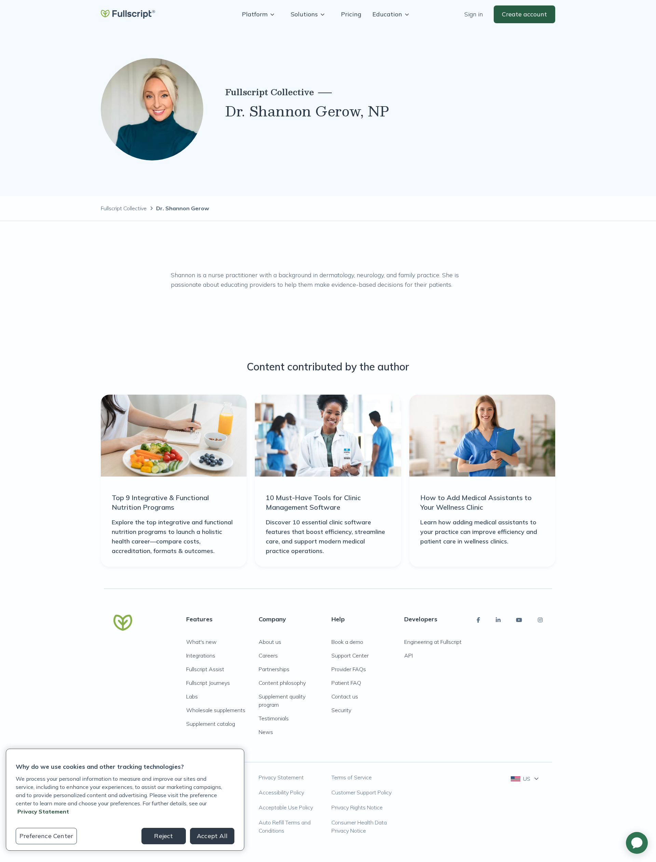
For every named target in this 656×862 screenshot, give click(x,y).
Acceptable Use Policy (286, 807)
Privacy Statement (281, 777)
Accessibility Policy (281, 792)
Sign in (473, 14)
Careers (268, 655)
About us (270, 641)
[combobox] (525, 779)
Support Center (350, 655)
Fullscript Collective (124, 208)
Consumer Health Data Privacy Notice (359, 826)
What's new (201, 641)
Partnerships (274, 669)
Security (341, 710)
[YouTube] (519, 620)
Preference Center (46, 836)
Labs (192, 696)
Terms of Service (351, 777)
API (408, 655)
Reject (163, 836)
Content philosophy (282, 682)
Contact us (344, 696)
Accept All (212, 836)
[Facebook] (478, 620)
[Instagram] (540, 620)
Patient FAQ (346, 682)
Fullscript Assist (205, 669)
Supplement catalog (210, 723)
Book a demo (347, 641)
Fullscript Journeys (208, 682)
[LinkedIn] (498, 620)
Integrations (200, 655)
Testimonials (274, 718)
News (266, 732)
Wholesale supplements (215, 710)
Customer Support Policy (361, 792)
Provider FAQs (348, 669)
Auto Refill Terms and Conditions (285, 826)
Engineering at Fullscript (433, 641)
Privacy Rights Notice (357, 807)
